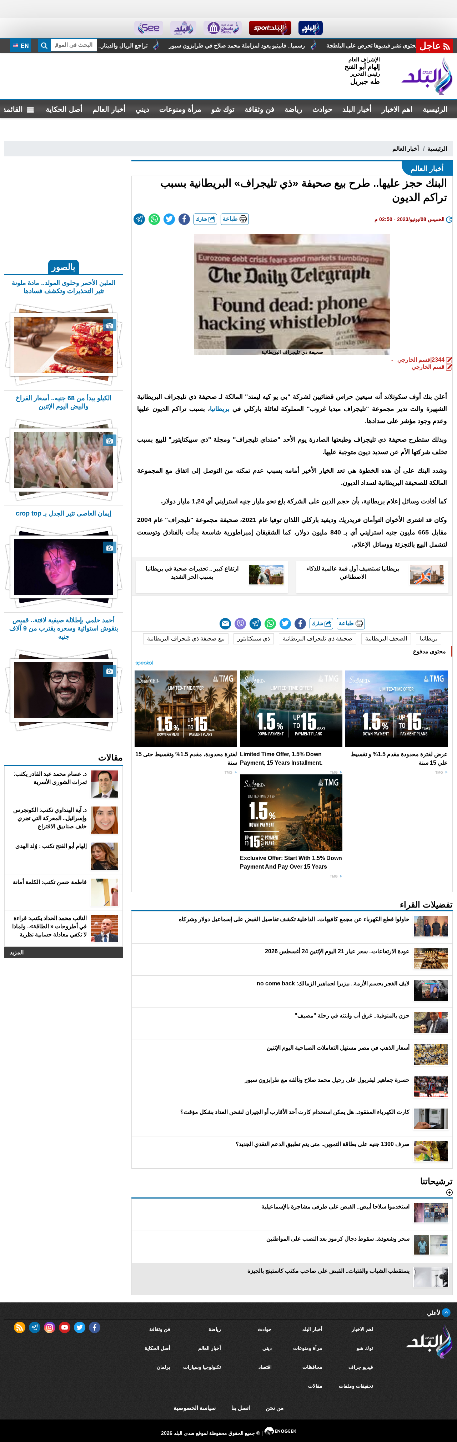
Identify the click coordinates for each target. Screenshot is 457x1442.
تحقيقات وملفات (356, 1386)
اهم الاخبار (397, 109)
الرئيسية (435, 109)
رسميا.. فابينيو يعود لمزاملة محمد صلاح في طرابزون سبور (298, 45)
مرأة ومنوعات (180, 109)
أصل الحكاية (64, 109)
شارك (202, 219)
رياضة (293, 109)
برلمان (163, 1367)
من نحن (275, 1408)
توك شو (223, 109)
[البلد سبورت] (270, 28)
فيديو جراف (360, 1367)
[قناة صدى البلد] (310, 28)
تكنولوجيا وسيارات (202, 1367)
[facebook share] (184, 219)
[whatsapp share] (154, 219)
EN (24, 46)
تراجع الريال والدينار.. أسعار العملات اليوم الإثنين (152, 45)
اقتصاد (265, 1367)
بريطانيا (428, 638)
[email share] (139, 219)
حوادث (322, 109)
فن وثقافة (260, 109)
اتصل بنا (240, 1408)
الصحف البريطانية (386, 638)
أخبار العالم (109, 109)
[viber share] (240, 623)
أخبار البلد (357, 109)
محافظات (312, 1367)
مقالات (315, 1386)
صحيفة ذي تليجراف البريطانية (317, 638)
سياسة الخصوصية (195, 1408)
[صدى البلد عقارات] (183, 28)
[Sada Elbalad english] (148, 28)
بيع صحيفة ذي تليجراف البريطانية (186, 638)
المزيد (17, 952)
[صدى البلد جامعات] (223, 28)
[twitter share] (169, 219)
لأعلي (434, 1313)
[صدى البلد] (427, 76)
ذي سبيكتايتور (253, 638)
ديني (142, 109)
